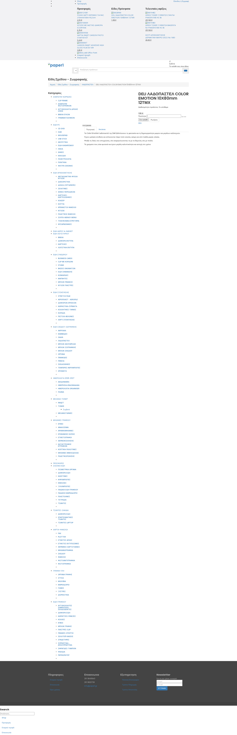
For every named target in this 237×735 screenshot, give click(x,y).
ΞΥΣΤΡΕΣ (62, 591)
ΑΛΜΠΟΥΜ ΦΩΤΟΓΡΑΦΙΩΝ (64, 105)
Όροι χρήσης (55, 689)
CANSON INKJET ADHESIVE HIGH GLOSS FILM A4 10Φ (90, 46)
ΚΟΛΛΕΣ (61, 619)
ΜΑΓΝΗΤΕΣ (63, 278)
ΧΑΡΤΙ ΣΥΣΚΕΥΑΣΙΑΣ (66, 320)
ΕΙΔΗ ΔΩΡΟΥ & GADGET (63, 231)
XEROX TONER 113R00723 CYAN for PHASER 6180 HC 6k (160, 16)
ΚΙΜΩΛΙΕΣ (62, 483)
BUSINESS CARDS (65, 258)
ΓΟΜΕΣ (61, 588)
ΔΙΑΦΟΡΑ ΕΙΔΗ (64, 473)
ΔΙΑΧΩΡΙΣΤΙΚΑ (64, 182)
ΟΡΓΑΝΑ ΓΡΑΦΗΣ (65, 574)
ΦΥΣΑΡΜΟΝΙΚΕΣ (65, 224)
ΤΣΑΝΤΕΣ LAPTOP (65, 522)
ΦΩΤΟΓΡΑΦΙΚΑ (64, 564)
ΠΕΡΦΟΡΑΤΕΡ (63, 655)
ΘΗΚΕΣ (61, 152)
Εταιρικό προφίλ (83, 55)
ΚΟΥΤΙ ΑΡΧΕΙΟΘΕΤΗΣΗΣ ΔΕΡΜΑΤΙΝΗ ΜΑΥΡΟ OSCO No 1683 (160, 36)
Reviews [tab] (102, 129)
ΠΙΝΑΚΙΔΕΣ (62, 357)
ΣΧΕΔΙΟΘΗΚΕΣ (64, 364)
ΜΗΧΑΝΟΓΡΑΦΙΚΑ (65, 550)
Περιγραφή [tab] (90, 129)
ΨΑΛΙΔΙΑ (61, 652)
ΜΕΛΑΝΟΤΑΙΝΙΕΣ (65, 413)
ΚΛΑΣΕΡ (61, 200)
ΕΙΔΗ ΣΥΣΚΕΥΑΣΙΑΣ (61, 292)
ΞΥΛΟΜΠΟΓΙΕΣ (64, 486)
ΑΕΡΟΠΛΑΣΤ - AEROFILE (68, 299)
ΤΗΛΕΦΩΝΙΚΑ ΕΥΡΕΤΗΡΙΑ (68, 221)
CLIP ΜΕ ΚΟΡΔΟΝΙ (65, 261)
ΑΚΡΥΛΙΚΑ (62, 330)
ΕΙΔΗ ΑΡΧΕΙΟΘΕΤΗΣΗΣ (62, 173)
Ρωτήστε (154, 120)
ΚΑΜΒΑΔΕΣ (62, 334)
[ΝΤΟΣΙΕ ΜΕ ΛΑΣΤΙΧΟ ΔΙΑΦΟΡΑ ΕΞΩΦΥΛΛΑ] (82, 22)
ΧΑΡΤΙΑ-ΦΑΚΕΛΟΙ (60, 529)
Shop (79, 1)
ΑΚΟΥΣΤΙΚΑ (63, 142)
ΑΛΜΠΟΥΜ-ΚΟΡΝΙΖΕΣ (62, 97)
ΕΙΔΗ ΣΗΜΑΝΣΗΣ (65, 272)
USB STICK (62, 139)
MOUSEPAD (63, 135)
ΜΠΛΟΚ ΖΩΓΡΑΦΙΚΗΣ (67, 347)
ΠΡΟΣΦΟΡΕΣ (58, 463)
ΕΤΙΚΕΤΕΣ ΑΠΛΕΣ (65, 540)
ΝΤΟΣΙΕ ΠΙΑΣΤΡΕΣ (65, 285)
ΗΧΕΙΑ (60, 149)
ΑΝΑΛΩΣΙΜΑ (63, 427)
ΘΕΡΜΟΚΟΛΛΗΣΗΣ (66, 441)
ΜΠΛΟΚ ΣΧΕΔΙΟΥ (65, 351)
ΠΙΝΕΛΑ (61, 361)
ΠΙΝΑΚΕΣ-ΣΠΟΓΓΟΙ (65, 633)
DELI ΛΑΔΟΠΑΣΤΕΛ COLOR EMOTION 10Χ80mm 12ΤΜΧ (122, 16)
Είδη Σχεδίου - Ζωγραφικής (68, 84)
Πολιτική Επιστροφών (130, 680)
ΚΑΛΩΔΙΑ (62, 155)
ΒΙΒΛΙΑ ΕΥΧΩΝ (64, 114)
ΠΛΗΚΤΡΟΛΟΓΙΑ (64, 159)
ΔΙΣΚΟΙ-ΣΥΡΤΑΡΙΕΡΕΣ (67, 185)
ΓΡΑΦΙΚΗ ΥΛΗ (58, 571)
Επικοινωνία (82, 57)
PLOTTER (62, 537)
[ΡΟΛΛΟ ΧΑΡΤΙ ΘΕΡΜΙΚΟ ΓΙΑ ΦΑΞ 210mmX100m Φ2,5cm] (82, 12)
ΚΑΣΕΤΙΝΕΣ (63, 476)
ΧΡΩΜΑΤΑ (62, 371)
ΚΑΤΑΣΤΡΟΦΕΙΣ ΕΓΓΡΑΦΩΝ (64, 445)
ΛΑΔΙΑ (60, 337)
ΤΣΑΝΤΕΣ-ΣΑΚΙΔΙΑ (61, 510)
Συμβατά (66, 409)
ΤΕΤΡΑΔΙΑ (62, 500)
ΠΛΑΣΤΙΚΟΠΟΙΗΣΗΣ (66, 456)
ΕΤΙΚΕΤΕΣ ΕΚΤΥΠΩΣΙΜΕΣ (68, 543)
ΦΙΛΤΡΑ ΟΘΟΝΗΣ (65, 166)
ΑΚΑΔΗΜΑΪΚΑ (63, 382)
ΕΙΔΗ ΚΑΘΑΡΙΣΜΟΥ (66, 145)
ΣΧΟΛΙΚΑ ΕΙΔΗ (59, 466)
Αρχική (52, 84)
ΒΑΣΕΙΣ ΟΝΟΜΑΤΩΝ (66, 268)
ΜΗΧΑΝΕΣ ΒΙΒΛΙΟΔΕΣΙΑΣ (68, 453)
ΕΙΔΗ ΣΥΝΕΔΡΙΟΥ (60, 254)
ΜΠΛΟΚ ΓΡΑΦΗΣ (65, 626)
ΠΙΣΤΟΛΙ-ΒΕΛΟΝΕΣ (66, 316)
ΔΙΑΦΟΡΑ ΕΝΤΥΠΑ (65, 241)
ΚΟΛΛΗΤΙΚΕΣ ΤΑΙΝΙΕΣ (67, 309)
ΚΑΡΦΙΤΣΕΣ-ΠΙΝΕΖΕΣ (67, 616)
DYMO (60, 424)
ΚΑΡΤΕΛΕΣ (62, 244)
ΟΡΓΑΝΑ (61, 354)
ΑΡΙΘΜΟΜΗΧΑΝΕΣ (65, 430)
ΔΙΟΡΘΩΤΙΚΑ (63, 595)
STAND (61, 265)
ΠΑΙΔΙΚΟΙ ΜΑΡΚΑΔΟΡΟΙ (67, 493)
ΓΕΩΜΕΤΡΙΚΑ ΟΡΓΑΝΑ (67, 469)
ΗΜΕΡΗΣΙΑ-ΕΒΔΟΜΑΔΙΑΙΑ (68, 385)
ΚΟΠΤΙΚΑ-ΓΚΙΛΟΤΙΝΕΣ (67, 449)
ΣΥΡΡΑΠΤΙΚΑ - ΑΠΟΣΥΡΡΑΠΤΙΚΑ (65, 644)
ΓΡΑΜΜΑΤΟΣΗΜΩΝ (66, 118)
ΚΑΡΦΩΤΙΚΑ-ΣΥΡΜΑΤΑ (67, 306)
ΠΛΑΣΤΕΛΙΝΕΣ (64, 496)
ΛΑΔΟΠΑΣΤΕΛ (87, 84)
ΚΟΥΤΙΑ (61, 204)
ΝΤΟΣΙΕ (61, 210)
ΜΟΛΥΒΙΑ (62, 581)
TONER (61, 406)
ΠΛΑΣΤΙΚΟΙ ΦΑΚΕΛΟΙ (66, 214)
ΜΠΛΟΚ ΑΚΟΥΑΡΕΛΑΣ (67, 344)
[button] (181, 1)
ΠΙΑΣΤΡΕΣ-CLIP (64, 629)
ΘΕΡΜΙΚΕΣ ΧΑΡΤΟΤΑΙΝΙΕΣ (69, 547)
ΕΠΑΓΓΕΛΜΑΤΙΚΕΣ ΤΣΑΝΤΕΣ (65, 518)
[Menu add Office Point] (87, 52)
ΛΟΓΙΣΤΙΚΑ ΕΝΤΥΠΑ (66, 247)
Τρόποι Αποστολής (129, 689)
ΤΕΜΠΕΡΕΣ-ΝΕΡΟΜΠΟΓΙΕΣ (69, 367)
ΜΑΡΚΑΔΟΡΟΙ (63, 585)
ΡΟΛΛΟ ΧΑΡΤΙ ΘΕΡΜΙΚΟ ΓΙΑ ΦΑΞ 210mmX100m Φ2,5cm (90, 16)
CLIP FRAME (63, 100)
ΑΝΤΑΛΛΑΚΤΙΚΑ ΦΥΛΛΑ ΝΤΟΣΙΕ (68, 177)
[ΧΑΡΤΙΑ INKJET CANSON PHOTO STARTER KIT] (82, 32)
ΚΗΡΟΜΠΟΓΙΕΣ (64, 479)
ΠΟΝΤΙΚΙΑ (62, 162)
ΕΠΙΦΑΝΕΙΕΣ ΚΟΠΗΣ (66, 434)
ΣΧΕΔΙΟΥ (61, 553)
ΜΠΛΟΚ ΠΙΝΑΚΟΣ (65, 282)
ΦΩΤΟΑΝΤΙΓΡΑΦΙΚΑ (66, 560)
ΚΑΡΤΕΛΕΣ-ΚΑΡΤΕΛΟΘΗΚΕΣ (65, 196)
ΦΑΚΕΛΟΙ (62, 557)
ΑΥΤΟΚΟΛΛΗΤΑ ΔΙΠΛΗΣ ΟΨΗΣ (68, 110)
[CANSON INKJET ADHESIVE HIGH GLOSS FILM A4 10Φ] (82, 42)
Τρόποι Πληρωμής (129, 684)
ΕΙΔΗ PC (56, 125)
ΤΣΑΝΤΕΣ (62, 503)
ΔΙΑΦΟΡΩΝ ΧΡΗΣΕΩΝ (67, 303)
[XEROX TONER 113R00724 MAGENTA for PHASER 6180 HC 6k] (150, 22)
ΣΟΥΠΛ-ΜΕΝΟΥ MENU (67, 217)
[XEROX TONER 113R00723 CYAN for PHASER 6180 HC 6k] (150, 12)
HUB (60, 132)
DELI (140, 123)
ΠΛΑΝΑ (61, 392)
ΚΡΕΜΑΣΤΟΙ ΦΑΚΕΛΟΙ (67, 207)
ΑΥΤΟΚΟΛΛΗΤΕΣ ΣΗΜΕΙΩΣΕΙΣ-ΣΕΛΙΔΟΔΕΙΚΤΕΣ (65, 607)
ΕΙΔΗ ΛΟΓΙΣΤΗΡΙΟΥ (61, 233)
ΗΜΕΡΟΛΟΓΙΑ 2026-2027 (63, 378)
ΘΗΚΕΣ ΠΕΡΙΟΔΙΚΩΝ (66, 192)
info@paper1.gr (90, 686)
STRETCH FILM (64, 296)
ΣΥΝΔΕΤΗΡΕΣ (63, 639)
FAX (59, 533)
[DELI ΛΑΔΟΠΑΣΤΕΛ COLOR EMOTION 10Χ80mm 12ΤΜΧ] (116, 12)
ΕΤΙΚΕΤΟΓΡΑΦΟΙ (65, 437)
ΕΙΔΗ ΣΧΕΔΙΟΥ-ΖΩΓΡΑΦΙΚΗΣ (65, 327)
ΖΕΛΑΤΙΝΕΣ (63, 188)
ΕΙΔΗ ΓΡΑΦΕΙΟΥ (59, 602)
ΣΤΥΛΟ (61, 578)
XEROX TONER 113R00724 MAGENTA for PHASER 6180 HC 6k (160, 26)
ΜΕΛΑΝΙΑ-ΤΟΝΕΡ (60, 399)
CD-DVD (61, 128)
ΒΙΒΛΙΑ (60, 237)
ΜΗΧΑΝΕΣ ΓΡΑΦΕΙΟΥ (61, 420)
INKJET (61, 402)
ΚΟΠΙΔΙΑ (61, 313)
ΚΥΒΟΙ (60, 623)
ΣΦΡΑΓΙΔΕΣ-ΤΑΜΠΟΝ (67, 648)
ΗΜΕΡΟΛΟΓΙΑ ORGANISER (68, 388)
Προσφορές (82, 3)
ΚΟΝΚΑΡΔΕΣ (63, 275)
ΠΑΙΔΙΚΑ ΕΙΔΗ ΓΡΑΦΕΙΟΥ (68, 489)
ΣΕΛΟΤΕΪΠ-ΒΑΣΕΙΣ (65, 636)
